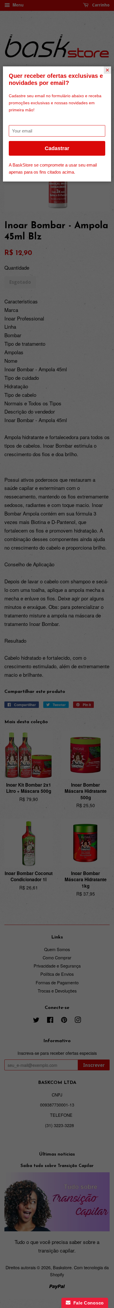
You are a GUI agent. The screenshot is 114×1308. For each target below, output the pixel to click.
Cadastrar (57, 148)
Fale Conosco (87, 1302)
